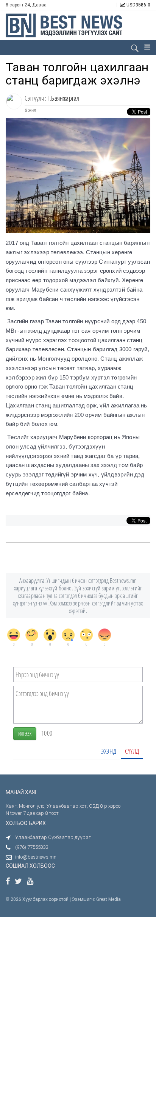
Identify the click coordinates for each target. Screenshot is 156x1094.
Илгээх (24, 733)
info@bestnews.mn (35, 857)
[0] (13, 634)
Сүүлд (132, 751)
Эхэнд (108, 751)
